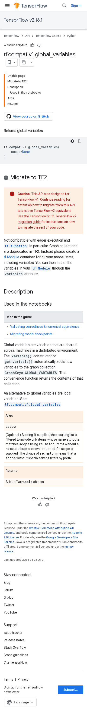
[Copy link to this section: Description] (37, 292)
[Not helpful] (39, 45)
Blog (7, 582)
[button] (43, 178)
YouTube (10, 612)
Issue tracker (13, 632)
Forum (8, 590)
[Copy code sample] (79, 141)
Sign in (76, 5)
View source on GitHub (31, 116)
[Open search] (64, 5)
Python (71, 35)
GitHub (8, 597)
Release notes (14, 640)
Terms (8, 679)
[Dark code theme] (72, 141)
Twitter (9, 605)
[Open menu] (7, 5)
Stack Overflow (15, 647)
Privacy (23, 679)
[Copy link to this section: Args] (17, 415)
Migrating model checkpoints (31, 334)
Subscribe (71, 690)
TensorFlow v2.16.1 (23, 20)
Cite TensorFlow (15, 662)
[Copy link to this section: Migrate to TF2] (51, 178)
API (27, 35)
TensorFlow (11, 35)
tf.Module (11, 257)
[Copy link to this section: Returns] (22, 471)
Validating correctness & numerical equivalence (44, 326)
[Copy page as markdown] (24, 62)
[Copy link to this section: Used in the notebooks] (56, 304)
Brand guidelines (16, 655)
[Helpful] (32, 45)
